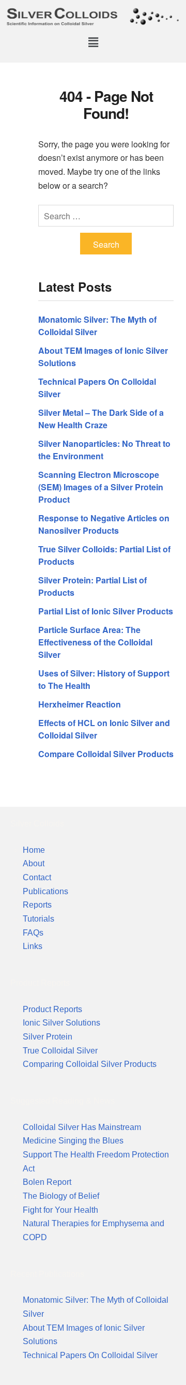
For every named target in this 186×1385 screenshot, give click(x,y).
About (33, 863)
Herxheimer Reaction (79, 704)
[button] (93, 42)
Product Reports (52, 1009)
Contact (37, 877)
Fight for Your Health (60, 1210)
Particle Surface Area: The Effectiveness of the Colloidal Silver (95, 642)
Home (34, 850)
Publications (45, 891)
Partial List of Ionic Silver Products (105, 611)
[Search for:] (106, 216)
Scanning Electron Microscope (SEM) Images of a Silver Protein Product (100, 487)
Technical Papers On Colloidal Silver (90, 1355)
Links (32, 946)
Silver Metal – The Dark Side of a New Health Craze (101, 419)
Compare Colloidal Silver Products (106, 754)
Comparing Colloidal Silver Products (90, 1064)
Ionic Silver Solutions (61, 1022)
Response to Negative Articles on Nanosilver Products (103, 524)
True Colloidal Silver (60, 1050)
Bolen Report (47, 1182)
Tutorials (38, 918)
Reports (37, 904)
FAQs (33, 932)
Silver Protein (47, 1036)
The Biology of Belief (61, 1196)
